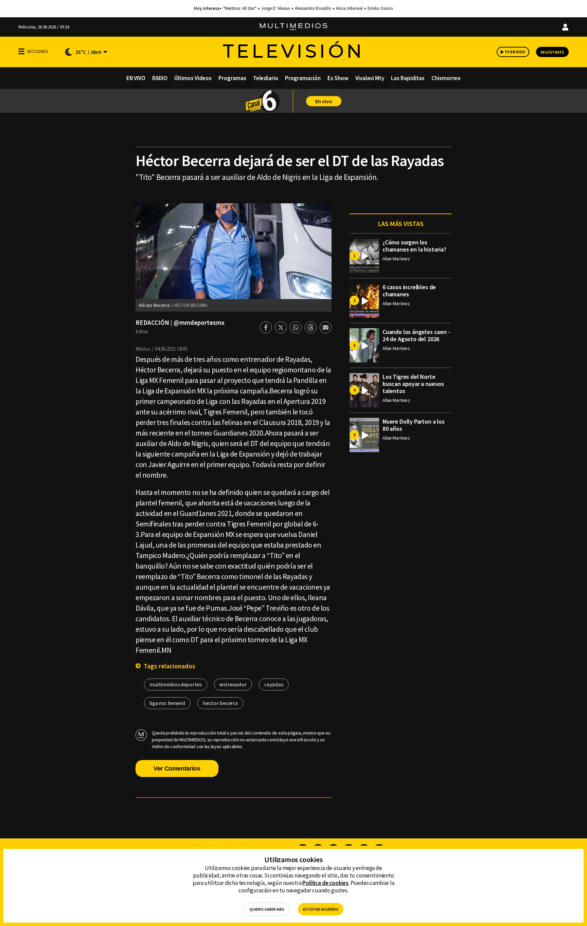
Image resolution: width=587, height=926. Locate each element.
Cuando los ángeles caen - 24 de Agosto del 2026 (416, 335)
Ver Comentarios (177, 768)
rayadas (273, 684)
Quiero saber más (266, 909)
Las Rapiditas (408, 78)
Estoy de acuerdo (320, 909)
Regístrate (552, 52)
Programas (232, 78)
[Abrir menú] (21, 51)
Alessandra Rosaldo (313, 8)
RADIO (159, 78)
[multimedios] (293, 27)
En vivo (323, 101)
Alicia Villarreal (349, 8)
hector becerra (220, 703)
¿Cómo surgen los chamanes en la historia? (414, 245)
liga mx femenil (167, 703)
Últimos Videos (193, 78)
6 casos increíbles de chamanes (409, 290)
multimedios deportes (175, 684)
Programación (303, 78)
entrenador (233, 684)
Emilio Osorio (380, 8)
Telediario (265, 78)
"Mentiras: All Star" (239, 8)
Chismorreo (446, 78)
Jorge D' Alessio (275, 8)
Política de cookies (325, 883)
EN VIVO (135, 78)
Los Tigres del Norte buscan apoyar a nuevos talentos (413, 384)
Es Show (338, 78)
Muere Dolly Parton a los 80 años (414, 425)
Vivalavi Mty (369, 78)
